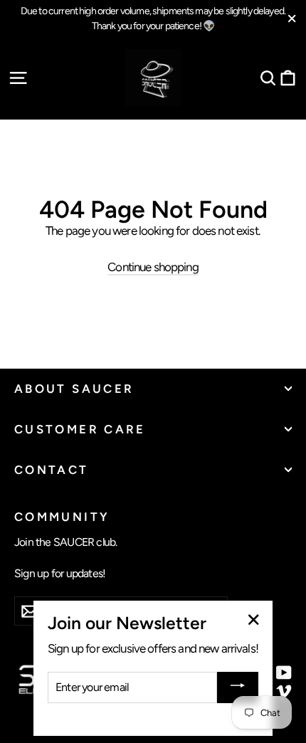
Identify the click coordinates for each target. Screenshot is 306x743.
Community (62, 516)
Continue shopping (153, 267)
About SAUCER (74, 388)
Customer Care (80, 429)
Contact (51, 470)
